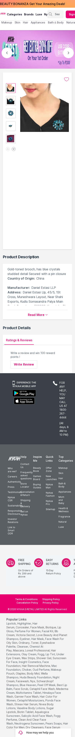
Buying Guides (37, 486)
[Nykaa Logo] (3, 13)
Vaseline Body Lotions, (31, 708)
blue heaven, (28, 685)
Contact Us (24, 466)
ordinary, (24, 642)
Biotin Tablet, (25, 712)
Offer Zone (49, 469)
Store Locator (24, 485)
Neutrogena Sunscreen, (29, 723)
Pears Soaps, (54, 723)
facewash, (22, 681)
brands (29, 14)
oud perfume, (41, 669)
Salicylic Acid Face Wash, (37, 715)
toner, (35, 642)
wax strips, (29, 658)
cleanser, (23, 646)
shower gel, (44, 658)
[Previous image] (8, 149)
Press (11, 487)
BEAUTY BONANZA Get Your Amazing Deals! (32, 4)
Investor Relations (13, 521)
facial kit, (48, 631)
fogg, (41, 654)
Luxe (61, 526)
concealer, (23, 627)
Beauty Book (37, 469)
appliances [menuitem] (38, 22)
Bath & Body (61, 485)
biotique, (51, 627)
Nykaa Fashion (50, 494)
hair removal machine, (36, 665)
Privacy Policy (51, 602)
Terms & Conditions (26, 599)
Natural (62, 521)
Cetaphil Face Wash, (42, 688)
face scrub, (21, 688)
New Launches (51, 478)
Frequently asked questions (26, 475)
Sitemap (50, 509)
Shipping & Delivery (25, 503)
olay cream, (29, 654)
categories (14, 14)
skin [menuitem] (17, 22)
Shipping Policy (51, 599)
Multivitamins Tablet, (29, 692)
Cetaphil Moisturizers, (31, 700)
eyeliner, (25, 638)
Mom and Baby (61, 500)
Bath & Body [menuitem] (56, 22)
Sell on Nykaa (24, 513)
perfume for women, (28, 631)
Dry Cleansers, (35, 727)
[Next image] (14, 149)
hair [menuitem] (25, 22)
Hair (60, 478)
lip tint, (51, 654)
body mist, (33, 673)
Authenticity (14, 481)
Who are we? (12, 470)
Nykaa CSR (11, 499)
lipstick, (11, 623)
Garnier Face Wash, (26, 696)
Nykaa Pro (49, 502)
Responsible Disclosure (15, 512)
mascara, (18, 650)
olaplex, (21, 673)
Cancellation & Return (27, 493)
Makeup (63, 467)
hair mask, (37, 638)
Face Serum (52, 727)
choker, (27, 669)
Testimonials (15, 492)
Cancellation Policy (27, 602)
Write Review (24, 364)
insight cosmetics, (30, 662)
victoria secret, (26, 635)
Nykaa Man (49, 486)
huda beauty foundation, (36, 677)
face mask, (37, 627)
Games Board (37, 478)
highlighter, (24, 623)
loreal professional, (37, 650)
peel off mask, (47, 685)
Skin (60, 473)
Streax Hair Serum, (26, 704)
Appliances (64, 491)
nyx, (33, 681)
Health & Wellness (63, 510)
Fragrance (64, 516)
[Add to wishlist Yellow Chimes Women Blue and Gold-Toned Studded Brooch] (66, 79)
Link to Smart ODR (11, 530)
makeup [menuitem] (6, 22)
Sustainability (15, 505)
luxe (39, 14)
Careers (12, 476)
